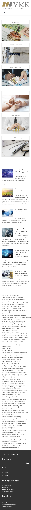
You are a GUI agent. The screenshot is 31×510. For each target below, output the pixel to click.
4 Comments (25, 256)
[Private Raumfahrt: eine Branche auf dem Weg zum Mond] (7, 253)
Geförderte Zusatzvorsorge (15, 44)
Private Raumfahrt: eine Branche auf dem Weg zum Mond (22, 252)
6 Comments (25, 235)
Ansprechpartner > (11, 454)
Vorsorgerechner (15, 115)
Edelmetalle (5, 487)
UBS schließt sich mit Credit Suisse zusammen (21, 212)
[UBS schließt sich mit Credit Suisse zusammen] (7, 213)
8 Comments (23, 192)
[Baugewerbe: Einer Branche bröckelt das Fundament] (7, 232)
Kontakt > (6, 459)
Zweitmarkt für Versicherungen (15, 138)
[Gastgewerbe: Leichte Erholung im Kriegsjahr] (7, 274)
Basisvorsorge (15, 22)
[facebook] (24, 463)
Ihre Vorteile (5, 472)
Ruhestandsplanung (15, 93)
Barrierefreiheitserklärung (8, 504)
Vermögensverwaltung (7, 491)
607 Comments (24, 173)
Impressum (5, 501)
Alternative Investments (8, 489)
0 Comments (25, 275)
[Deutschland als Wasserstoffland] (7, 192)
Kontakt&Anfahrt (6, 476)
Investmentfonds (6, 485)
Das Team (4, 474)
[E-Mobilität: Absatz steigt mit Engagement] (7, 173)
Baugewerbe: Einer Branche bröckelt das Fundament (21, 231)
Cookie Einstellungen (7, 506)
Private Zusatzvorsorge (15, 67)
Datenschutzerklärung (7, 502)
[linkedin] (27, 463)
